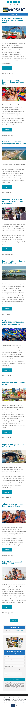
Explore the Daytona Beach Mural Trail (13, 445)
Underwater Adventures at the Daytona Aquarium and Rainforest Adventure (13, 323)
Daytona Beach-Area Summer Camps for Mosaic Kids (13, 82)
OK (13, 705)
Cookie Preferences (19, 702)
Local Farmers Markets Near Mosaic (13, 383)
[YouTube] (14, 2)
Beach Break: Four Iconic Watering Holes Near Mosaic (14, 143)
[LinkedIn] (19, 2)
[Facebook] (8, 2)
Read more (7, 68)
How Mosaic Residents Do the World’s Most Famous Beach (13, 20)
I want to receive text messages (13, 669)
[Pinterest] (16, 2)
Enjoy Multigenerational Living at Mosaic (12, 563)
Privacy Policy (11, 702)
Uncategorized (8, 73)
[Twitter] (11, 2)
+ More (14, 620)
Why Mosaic (7, 314)
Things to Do (7, 192)
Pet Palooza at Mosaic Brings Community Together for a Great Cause (13, 201)
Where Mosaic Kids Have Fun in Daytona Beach (12, 505)
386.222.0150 (14, 5)
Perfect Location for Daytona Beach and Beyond (14, 262)
